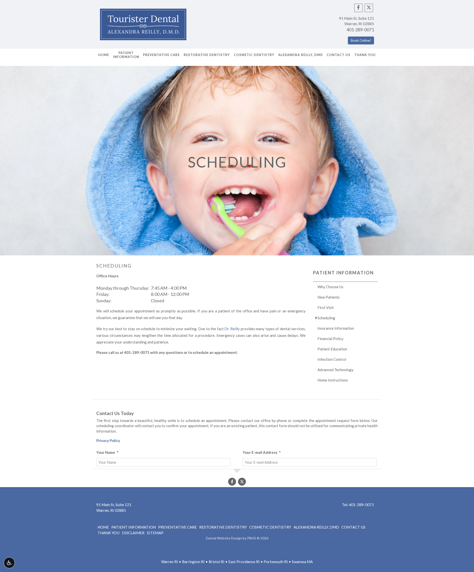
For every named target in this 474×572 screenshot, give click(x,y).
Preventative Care (161, 55)
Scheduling (326, 318)
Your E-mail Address (262, 452)
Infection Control (331, 359)
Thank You (365, 55)
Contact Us (338, 55)
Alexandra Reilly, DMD (300, 55)
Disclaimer (133, 533)
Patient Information (343, 272)
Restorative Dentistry (207, 55)
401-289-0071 (360, 29)
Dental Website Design (224, 538)
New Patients (328, 297)
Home (103, 55)
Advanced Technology (335, 369)
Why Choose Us (330, 287)
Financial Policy (330, 338)
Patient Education (332, 349)
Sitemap (155, 533)
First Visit (325, 307)
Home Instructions (332, 380)
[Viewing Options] (9, 562)
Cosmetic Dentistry (254, 55)
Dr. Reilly (232, 328)
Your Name (107, 452)
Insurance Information (335, 328)
